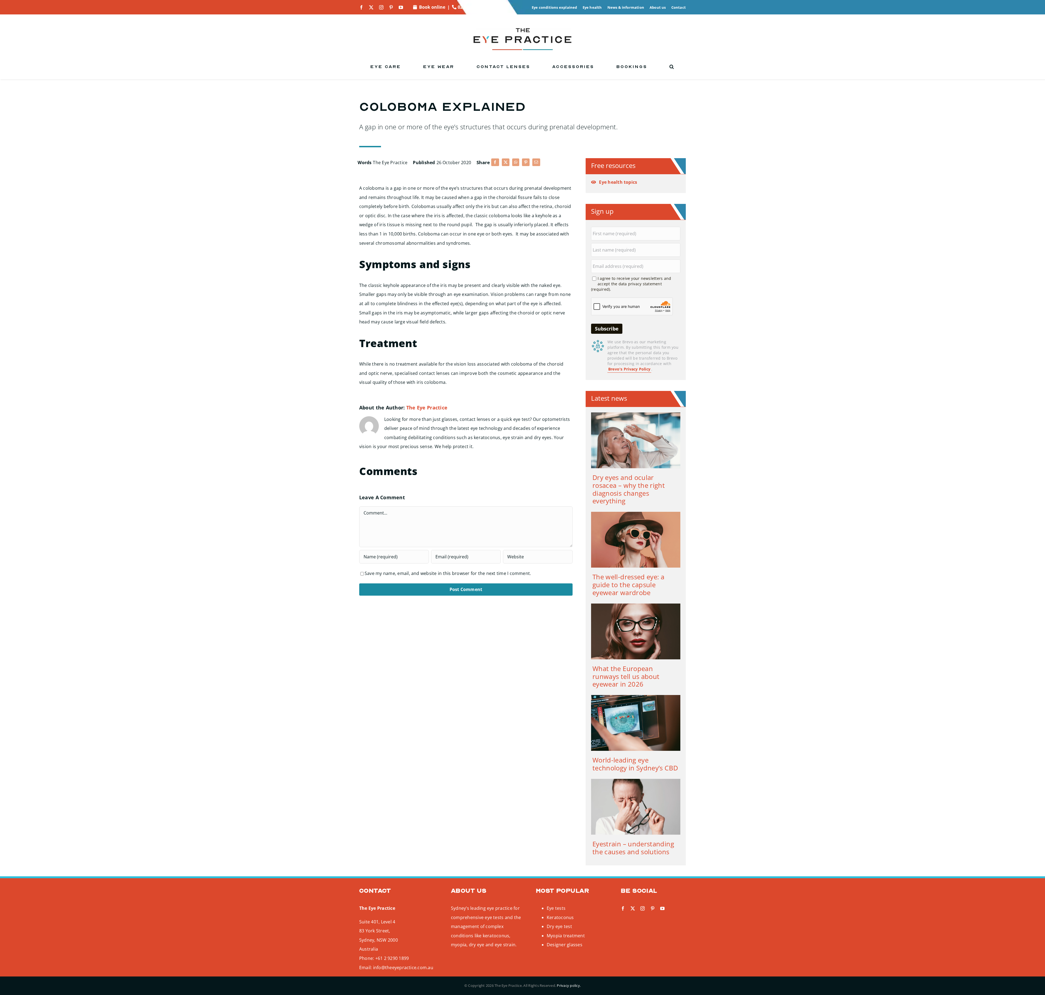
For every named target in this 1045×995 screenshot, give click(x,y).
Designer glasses (564, 945)
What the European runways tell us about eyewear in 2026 (626, 676)
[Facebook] (495, 162)
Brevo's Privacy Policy (629, 369)
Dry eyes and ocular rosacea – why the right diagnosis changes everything (628, 489)
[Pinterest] (526, 162)
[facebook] (361, 7)
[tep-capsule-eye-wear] (635, 514)
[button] (672, 66)
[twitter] (371, 7)
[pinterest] (391, 7)
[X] (505, 162)
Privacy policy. (569, 985)
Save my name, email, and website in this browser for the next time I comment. (448, 573)
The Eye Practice (390, 163)
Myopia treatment (566, 936)
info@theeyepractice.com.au (403, 967)
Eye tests (556, 908)
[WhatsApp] (516, 162)
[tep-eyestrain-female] (635, 781)
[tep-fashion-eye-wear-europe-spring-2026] (635, 606)
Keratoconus (560, 917)
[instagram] (381, 7)
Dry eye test (559, 926)
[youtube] (401, 7)
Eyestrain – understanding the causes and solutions (633, 847)
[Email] (536, 162)
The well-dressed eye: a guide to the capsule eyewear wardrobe (628, 584)
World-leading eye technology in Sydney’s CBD (635, 763)
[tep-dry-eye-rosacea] (635, 415)
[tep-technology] (635, 697)
